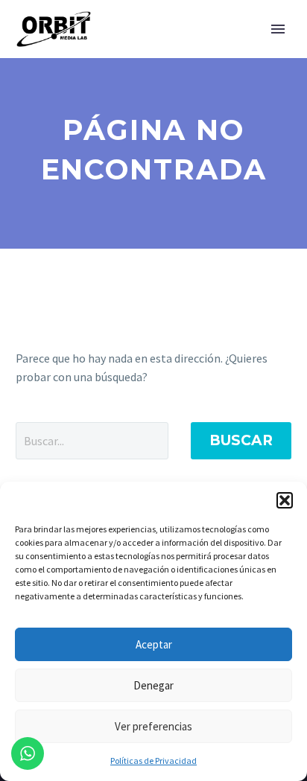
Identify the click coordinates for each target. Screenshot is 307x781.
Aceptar (154, 644)
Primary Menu (278, 29)
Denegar (153, 685)
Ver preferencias (153, 726)
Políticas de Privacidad (153, 760)
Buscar (241, 440)
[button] (284, 500)
